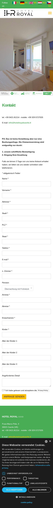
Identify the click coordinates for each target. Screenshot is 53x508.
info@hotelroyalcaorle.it (20, 123)
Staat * (5, 236)
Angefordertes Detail (11, 376)
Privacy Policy (43, 390)
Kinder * (5, 329)
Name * (5, 179)
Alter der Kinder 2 (9, 352)
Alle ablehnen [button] (39, 490)
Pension (5, 283)
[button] (26, 497)
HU (43, 3)
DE (25, 3)
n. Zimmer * (7, 271)
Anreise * (6, 295)
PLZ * (4, 225)
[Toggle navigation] (50, 13)
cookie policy (26, 502)
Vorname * (6, 190)
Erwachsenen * (8, 318)
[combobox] (46, 441)
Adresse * (6, 202)
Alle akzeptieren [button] (14, 490)
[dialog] (26, 473)
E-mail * (5, 259)
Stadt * (5, 213)
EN (34, 3)
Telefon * (6, 248)
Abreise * (6, 306)
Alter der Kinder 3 (9, 364)
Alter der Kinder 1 (9, 341)
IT (17, 3)
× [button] (50, 441)
